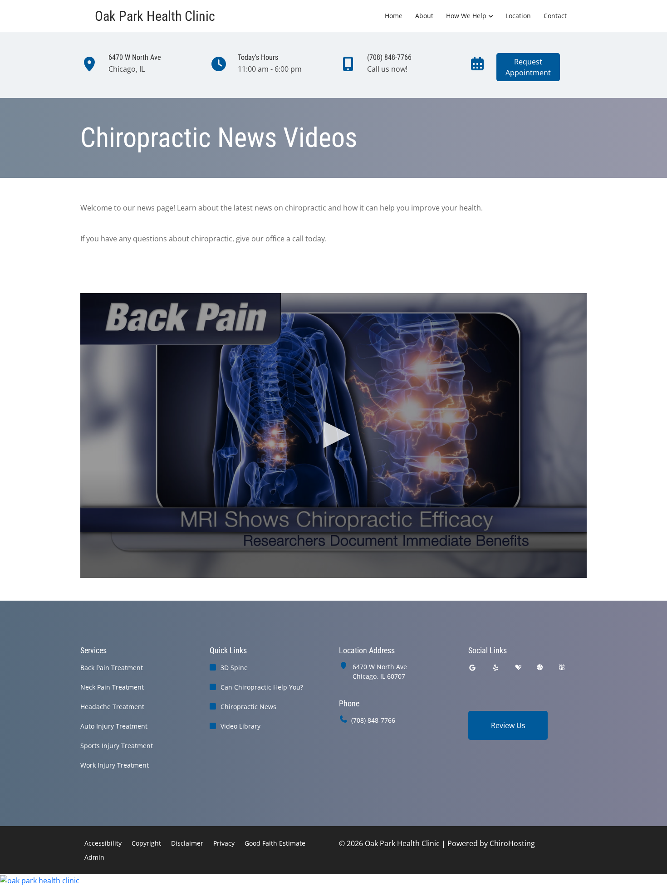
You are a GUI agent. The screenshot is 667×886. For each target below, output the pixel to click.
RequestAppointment (528, 67)
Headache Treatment (112, 706)
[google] (472, 667)
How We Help (466, 15)
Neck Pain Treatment (112, 687)
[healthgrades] (518, 667)
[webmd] (562, 667)
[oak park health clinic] (333, 880)
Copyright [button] (146, 843)
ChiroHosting (512, 843)
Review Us (508, 725)
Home (393, 15)
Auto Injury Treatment (113, 726)
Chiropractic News (248, 706)
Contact (555, 15)
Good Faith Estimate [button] (275, 843)
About (424, 15)
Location (518, 15)
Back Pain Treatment (111, 667)
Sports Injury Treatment (116, 745)
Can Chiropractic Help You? (262, 687)
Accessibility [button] (103, 843)
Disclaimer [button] (187, 843)
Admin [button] (94, 857)
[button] (333, 435)
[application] (333, 435)
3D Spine (234, 667)
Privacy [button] (224, 843)
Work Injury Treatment (114, 765)
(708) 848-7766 (373, 720)
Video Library (240, 726)
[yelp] (496, 667)
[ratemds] (540, 667)
